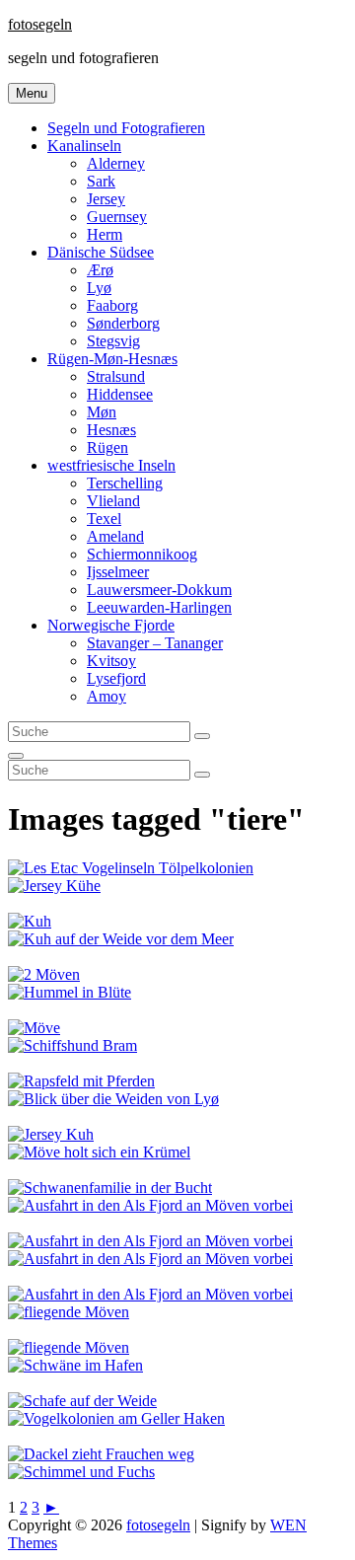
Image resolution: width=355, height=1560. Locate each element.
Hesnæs (111, 429)
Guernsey (117, 216)
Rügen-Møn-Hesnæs (112, 358)
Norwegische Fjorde (111, 625)
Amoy (106, 696)
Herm (104, 234)
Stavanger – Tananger (155, 642)
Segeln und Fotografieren (126, 127)
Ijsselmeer (118, 571)
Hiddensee (120, 394)
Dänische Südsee (100, 252)
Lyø (99, 287)
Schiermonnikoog (142, 554)
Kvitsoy (111, 660)
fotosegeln (40, 24)
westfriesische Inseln (111, 465)
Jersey (106, 198)
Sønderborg (123, 323)
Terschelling (125, 483)
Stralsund (116, 376)
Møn (101, 412)
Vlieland (113, 500)
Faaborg (112, 305)
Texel (104, 518)
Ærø (100, 269)
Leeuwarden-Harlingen (159, 607)
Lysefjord (116, 678)
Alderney (116, 163)
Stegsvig (113, 341)
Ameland (115, 536)
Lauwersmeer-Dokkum (159, 589)
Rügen (107, 447)
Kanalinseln (84, 145)
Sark (101, 181)
